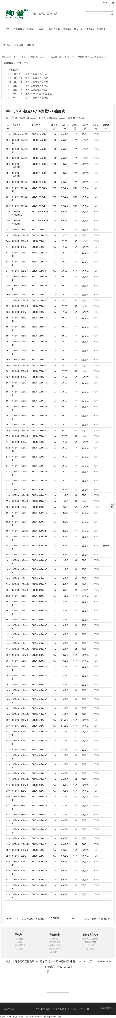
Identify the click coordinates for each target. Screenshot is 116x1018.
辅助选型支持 (90, 942)
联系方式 (19, 948)
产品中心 (31, 29)
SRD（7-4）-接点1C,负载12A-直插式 (30, 85)
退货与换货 (90, 948)
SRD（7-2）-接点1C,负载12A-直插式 (30, 77)
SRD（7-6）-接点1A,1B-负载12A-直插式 (84, 56)
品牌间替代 (54, 952)
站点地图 (10, 1008)
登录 (105, 3)
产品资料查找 (54, 942)
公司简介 (19, 942)
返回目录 (54, 918)
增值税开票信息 (19, 945)
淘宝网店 (101, 29)
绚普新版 (30, 44)
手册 (23, 56)
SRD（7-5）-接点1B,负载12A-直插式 (30, 89)
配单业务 (78, 29)
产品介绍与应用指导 (90, 938)
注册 (112, 3)
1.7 (107, 1008)
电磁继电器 (56, 56)
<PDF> (95, 134)
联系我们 (18, 44)
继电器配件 (54, 29)
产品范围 (54, 938)
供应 (41, 29)
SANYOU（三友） (38, 56)
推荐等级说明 (54, 945)
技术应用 (7, 44)
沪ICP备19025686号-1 (77, 1008)
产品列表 (18, 29)
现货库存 (67, 29)
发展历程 (19, 938)
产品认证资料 (54, 948)
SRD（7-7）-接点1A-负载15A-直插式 (30, 97)
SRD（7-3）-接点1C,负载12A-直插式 (30, 81)
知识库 (89, 29)
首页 (7, 29)
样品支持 (90, 945)
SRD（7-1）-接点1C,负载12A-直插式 (30, 74)
